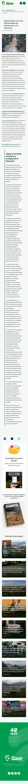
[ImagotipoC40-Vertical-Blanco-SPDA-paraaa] (14, 728)
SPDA (10, 777)
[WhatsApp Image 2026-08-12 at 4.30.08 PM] (14, 502)
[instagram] (15, 773)
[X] (12, 438)
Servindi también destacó (8, 120)
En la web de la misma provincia (10, 144)
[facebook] (9, 773)
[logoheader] (8, 2)
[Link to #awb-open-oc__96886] (21, 3)
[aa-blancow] (14, 756)
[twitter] (12, 773)
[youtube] (19, 773)
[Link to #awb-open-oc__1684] (24, 3)
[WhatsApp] (19, 438)
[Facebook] (4, 438)
